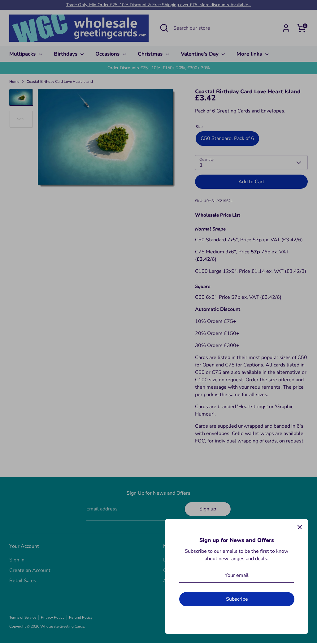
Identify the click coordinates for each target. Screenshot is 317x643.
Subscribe (237, 599)
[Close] (299, 527)
